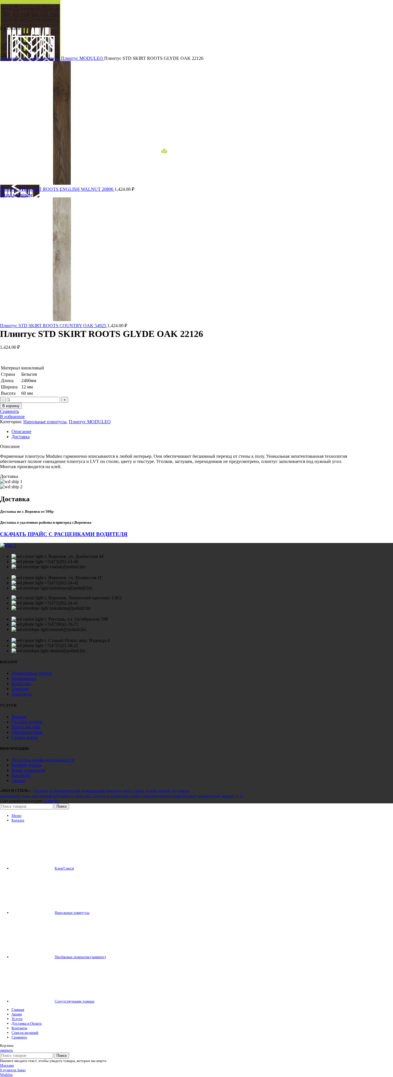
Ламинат (20, 688)
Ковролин (21, 683)
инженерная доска (15, 796)
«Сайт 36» (51, 801)
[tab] (182, 431)
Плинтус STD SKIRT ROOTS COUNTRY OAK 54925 (53, 325)
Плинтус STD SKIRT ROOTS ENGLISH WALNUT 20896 (57, 189)
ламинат (227, 796)
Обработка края (27, 732)
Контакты (21, 775)
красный (189, 796)
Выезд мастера (26, 727)
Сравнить (19, 1037)
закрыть (6, 1050)
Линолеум (22, 693)
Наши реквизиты (28, 770)
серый (176, 796)
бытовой (40, 790)
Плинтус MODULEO (82, 58)
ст (237, 796)
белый (151, 790)
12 (241, 796)
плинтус (67, 796)
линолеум (113, 790)
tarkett (139, 790)
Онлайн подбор (27, 721)
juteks (127, 790)
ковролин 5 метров (90, 796)
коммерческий (93, 790)
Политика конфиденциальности (43, 759)
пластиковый (41, 796)
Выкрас (19, 716)
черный (164, 790)
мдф (56, 796)
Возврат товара (26, 765)
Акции (18, 780)
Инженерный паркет (32, 673)
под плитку (181, 790)
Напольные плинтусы (39, 58)
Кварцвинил (24, 678)
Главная (8, 58)
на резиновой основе (123, 796)
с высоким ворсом (155, 796)
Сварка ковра (25, 737)
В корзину (11, 406)
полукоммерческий (64, 790)
